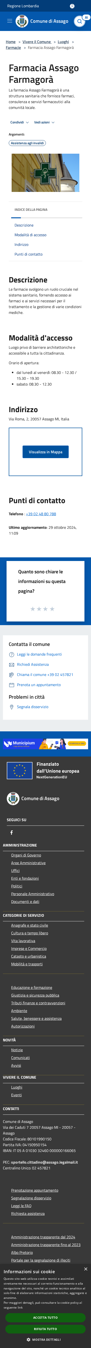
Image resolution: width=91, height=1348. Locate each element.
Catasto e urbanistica (28, 956)
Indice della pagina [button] (31, 209)
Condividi (17, 122)
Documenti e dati (25, 901)
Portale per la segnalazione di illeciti (40, 1260)
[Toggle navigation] (10, 21)
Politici (16, 886)
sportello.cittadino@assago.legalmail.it (44, 1162)
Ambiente (19, 1011)
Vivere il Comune (37, 42)
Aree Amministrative (28, 863)
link (20, 1307)
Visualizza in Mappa (45, 452)
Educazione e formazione (31, 987)
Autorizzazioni (23, 1026)
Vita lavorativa (23, 941)
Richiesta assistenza (28, 1213)
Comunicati (20, 1057)
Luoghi (63, 42)
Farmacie (13, 47)
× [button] (85, 1269)
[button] (45, 1339)
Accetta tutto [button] (45, 1318)
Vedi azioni (42, 122)
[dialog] (45, 1306)
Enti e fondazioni (25, 878)
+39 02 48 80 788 (41, 514)
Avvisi (16, 1065)
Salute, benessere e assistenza (36, 1018)
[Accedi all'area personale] (72, 6)
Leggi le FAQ (21, 1206)
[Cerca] (81, 21)
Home (11, 42)
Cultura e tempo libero (29, 933)
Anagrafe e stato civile (29, 925)
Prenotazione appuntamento (34, 1190)
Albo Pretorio (22, 1252)
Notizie (17, 1050)
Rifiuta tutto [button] (45, 1329)
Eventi (16, 1095)
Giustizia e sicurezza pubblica (35, 995)
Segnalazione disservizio (31, 1198)
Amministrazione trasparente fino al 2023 (46, 1245)
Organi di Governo (26, 855)
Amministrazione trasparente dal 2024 (43, 1237)
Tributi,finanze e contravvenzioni (38, 1003)
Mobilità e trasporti (27, 964)
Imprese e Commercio (29, 948)
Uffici (15, 870)
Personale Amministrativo (32, 894)
